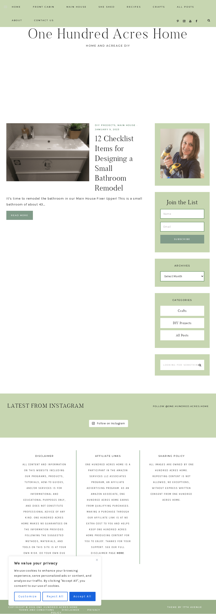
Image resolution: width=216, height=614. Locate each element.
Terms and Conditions (36, 610)
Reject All (55, 596)
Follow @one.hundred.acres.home (181, 406)
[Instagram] (185, 16)
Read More (19, 215)
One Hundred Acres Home (108, 33)
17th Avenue (192, 607)
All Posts (182, 335)
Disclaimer (71, 610)
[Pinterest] (178, 16)
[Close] (96, 559)
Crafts (182, 311)
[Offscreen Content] (5, 7)
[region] (54, 581)
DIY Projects (105, 125)
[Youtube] (191, 16)
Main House (126, 125)
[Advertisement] (108, 91)
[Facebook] (197, 16)
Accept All (82, 596)
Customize (27, 596)
